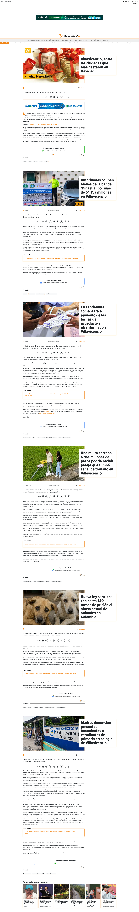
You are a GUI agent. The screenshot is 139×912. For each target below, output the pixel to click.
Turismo (98, 40)
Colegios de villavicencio (51, 873)
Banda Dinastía (31, 293)
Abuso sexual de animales (38, 707)
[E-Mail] (61, 97)
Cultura (92, 40)
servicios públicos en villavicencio (64, 437)
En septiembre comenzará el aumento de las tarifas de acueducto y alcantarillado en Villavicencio (51, 258)
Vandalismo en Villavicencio (56, 581)
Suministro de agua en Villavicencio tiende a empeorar (44, 124)
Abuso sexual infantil (26, 873)
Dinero (30, 161)
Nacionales (73, 40)
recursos (46, 161)
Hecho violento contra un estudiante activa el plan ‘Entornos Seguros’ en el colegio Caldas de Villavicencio (50, 832)
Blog (80, 40)
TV (110, 40)
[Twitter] (46, 97)
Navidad (41, 161)
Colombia (24, 161)
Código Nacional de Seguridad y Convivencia (41, 581)
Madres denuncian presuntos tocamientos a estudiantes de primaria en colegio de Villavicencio (50, 544)
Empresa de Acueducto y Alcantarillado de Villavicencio (46, 437)
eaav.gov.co (47, 411)
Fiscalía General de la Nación (51, 293)
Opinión (85, 40)
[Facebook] (43, 97)
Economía (35, 161)
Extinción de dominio (40, 293)
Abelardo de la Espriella (27, 707)
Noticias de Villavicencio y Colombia (39, 40)
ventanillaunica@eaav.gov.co (47, 413)
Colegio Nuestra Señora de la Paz (39, 873)
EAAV (34, 437)
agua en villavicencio (26, 437)
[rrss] (123, 1)
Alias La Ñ (25, 293)
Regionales (64, 40)
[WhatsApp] (50, 97)
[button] (84, 155)
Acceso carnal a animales (49, 707)
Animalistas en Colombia (61, 707)
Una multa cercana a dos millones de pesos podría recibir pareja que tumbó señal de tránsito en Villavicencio (51, 394)
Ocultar (134, 3)
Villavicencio (55, 40)
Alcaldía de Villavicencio (27, 581)
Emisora (105, 40)
